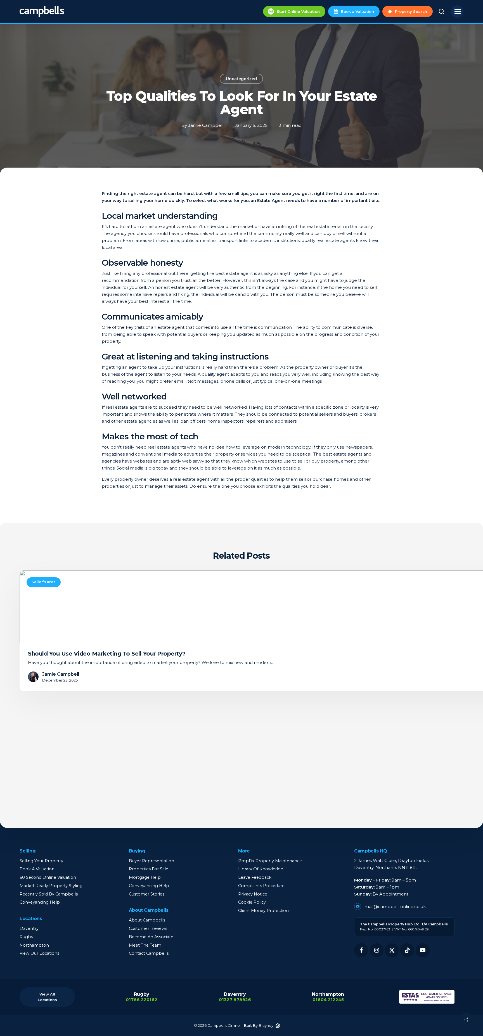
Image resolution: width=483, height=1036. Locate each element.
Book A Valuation (37, 868)
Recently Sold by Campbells (49, 894)
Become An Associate (151, 936)
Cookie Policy (252, 902)
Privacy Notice (252, 894)
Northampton (34, 945)
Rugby (26, 936)
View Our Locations (39, 953)
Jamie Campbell (205, 125)
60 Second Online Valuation (48, 877)
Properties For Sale (148, 868)
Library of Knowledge (260, 868)
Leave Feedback (254, 877)
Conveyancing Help (40, 902)
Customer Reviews (148, 928)
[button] (457, 11)
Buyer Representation (151, 860)
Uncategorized (241, 78)
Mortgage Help (145, 877)
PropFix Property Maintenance (270, 860)
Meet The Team (145, 945)
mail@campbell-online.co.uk (394, 906)
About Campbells (147, 920)
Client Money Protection (263, 910)
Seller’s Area (44, 582)
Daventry (29, 928)
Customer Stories (146, 894)
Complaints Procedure (261, 885)
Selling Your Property (41, 860)
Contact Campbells (149, 953)
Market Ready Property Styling (51, 885)
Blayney (266, 1025)
